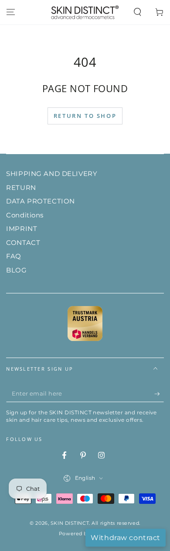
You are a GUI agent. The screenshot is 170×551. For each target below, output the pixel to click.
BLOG (16, 270)
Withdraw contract (125, 538)
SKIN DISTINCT (70, 523)
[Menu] (10, 12)
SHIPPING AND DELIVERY (51, 173)
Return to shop (85, 116)
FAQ (13, 256)
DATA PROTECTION (40, 201)
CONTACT (23, 242)
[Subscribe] (159, 394)
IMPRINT (21, 228)
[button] (137, 12)
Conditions (25, 215)
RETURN (21, 187)
